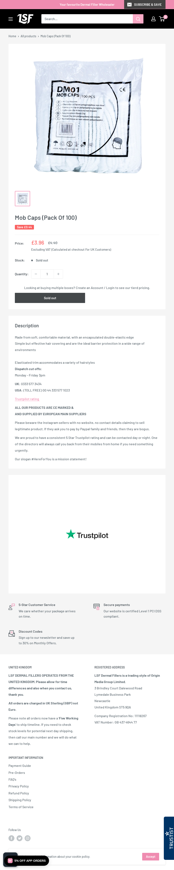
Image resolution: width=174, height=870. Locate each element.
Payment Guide (19, 765)
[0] (162, 18)
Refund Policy (18, 793)
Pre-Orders (16, 772)
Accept (150, 856)
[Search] (138, 19)
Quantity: (22, 274)
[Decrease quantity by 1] (35, 274)
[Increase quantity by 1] (58, 274)
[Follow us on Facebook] (11, 838)
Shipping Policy (19, 800)
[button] (26, 861)
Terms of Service (21, 807)
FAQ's (12, 779)
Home (12, 36)
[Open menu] (10, 19)
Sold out (50, 298)
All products (28, 36)
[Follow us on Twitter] (19, 838)
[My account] (153, 19)
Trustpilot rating (27, 399)
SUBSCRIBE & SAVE (148, 4)
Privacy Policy (18, 786)
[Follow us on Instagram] (28, 838)
